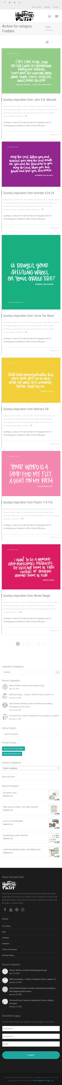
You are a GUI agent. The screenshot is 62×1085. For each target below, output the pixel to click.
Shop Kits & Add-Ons (12, 753)
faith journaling (36, 109)
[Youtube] (9, 2)
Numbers (7, 209)
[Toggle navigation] (56, 16)
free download (36, 512)
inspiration (15, 515)
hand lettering (15, 206)
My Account (36, 7)
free (44, 109)
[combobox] (31, 768)
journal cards (25, 515)
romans (25, 425)
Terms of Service (9, 949)
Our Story (6, 926)
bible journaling (9, 109)
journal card (28, 113)
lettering (37, 113)
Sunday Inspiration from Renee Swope (26, 595)
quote (5, 116)
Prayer (44, 113)
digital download (22, 109)
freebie (50, 109)
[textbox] (31, 768)
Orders (56, 7)
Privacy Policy (8, 955)
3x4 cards (51, 416)
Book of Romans (27, 419)
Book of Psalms (9, 512)
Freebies (31, 106)
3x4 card (52, 106)
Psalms (49, 515)
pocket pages (16, 425)
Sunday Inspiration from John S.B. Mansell (29, 99)
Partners (6, 943)
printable (51, 113)
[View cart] (49, 16)
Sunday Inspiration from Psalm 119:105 (28, 502)
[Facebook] (4, 2)
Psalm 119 (42, 515)
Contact (5, 937)
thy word (16, 519)
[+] (31, 70)
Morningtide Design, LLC (43, 1080)
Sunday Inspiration (16, 116)
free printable (30, 605)
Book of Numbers (19, 203)
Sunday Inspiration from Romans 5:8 (26, 409)
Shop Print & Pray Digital (13, 748)
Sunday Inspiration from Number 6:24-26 (28, 193)
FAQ (4, 932)
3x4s (5, 419)
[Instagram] (19, 2)
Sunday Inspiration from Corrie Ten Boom (28, 316)
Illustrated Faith (42, 106)
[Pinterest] (14, 2)
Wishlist (47, 7)
